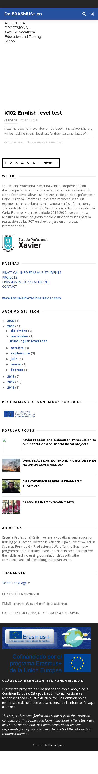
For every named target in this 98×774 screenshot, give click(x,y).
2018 (11, 376)
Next (47, 163)
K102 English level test (33, 113)
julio (14, 359)
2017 (11, 382)
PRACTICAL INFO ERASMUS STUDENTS (31, 272)
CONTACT (9, 286)
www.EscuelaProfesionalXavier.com (31, 298)
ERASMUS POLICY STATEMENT (25, 282)
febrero (17, 369)
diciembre (19, 330)
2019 (11, 326)
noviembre (20, 336)
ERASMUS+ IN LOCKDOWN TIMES (48, 502)
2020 (11, 320)
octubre (18, 348)
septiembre (21, 353)
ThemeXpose (56, 745)
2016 (11, 387)
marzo (16, 364)
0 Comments (15, 142)
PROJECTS (9, 277)
